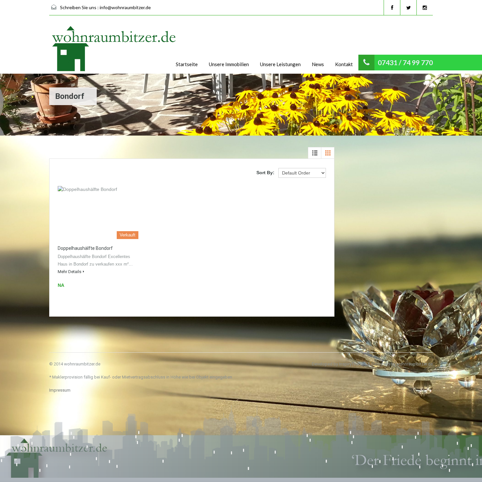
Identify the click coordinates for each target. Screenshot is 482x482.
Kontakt (344, 64)
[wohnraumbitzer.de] (114, 49)
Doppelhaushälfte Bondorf (85, 248)
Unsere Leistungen (280, 64)
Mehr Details (69, 271)
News (318, 64)
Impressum (59, 390)
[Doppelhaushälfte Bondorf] (98, 212)
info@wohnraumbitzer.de (125, 7)
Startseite (187, 64)
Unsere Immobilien (229, 64)
